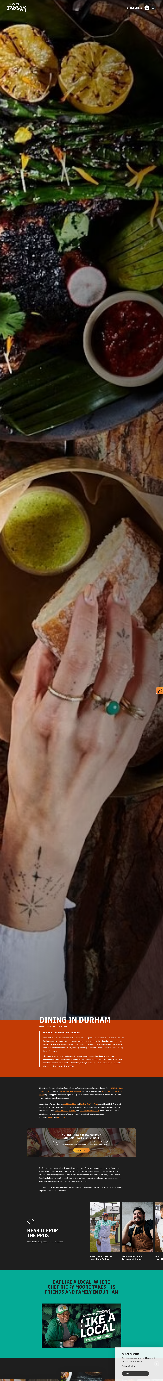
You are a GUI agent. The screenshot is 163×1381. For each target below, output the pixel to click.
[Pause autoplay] (156, 1207)
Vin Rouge (65, 1111)
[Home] (17, 8)
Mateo (58, 1111)
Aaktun (51, 1117)
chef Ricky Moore (70, 1104)
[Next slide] (33, 1221)
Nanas (73, 1111)
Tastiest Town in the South (70, 1091)
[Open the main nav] (153, 7)
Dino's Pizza (85, 1111)
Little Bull (61, 1117)
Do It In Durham (134, 8)
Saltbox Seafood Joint (89, 1104)
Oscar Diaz (94, 1111)
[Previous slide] (28, 1221)
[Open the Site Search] (146, 7)
